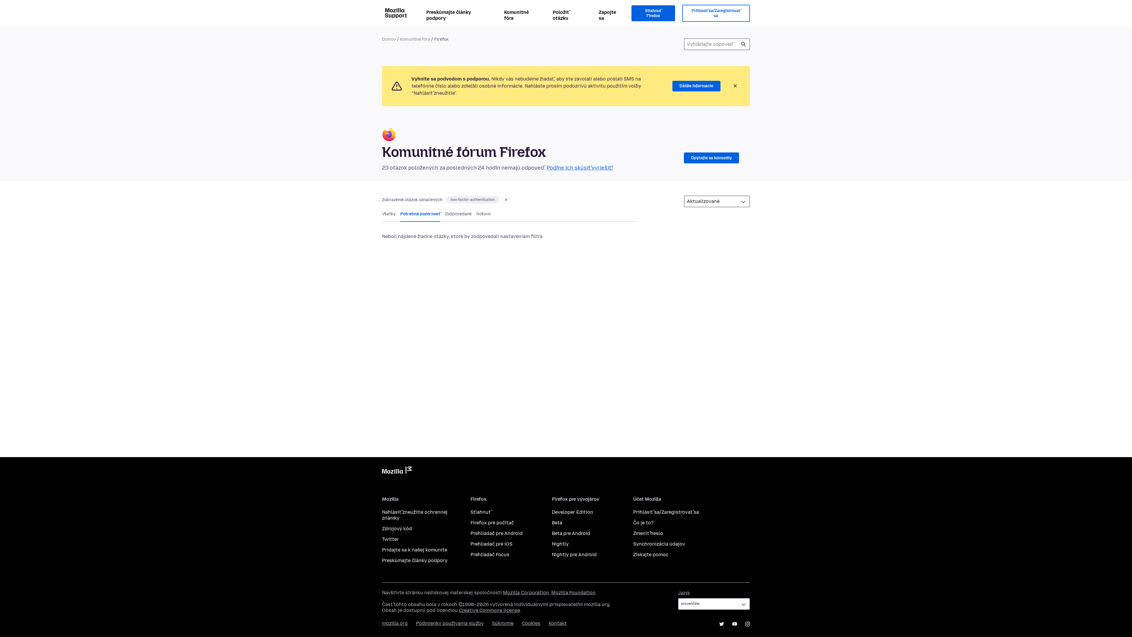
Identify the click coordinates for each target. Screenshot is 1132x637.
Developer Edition (572, 512)
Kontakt (558, 623)
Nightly (560, 544)
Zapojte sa (607, 15)
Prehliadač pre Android (496, 533)
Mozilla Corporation (526, 592)
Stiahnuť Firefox (653, 13)
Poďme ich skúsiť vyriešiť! (580, 168)
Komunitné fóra (516, 15)
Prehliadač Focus (489, 554)
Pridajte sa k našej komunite (414, 550)
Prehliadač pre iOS (491, 544)
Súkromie (503, 623)
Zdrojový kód (397, 528)
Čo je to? (643, 523)
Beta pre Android (571, 533)
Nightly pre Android (574, 554)
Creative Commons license (489, 610)
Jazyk (684, 592)
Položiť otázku (561, 15)
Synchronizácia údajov (659, 544)
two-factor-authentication (472, 200)
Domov (389, 39)
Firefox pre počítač (492, 523)
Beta (557, 523)
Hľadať (743, 44)
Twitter (390, 539)
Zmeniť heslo (648, 533)
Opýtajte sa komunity (711, 157)
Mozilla (397, 471)
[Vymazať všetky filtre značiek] (506, 200)
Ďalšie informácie (696, 85)
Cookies (531, 623)
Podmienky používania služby (450, 623)
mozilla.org (395, 623)
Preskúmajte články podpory (448, 15)
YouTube (734, 624)
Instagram (747, 624)
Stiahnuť (480, 512)
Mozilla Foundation (573, 592)
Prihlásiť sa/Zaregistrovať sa (716, 13)
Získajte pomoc (650, 554)
